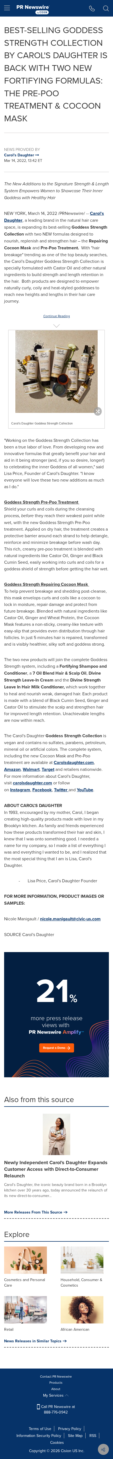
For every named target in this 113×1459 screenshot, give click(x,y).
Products (56, 1382)
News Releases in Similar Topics (32, 1341)
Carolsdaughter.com (74, 762)
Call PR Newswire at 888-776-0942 (57, 1409)
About (55, 1388)
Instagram (20, 790)
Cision (66, 1450)
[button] (56, 371)
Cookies (57, 1442)
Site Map (75, 1435)
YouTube (85, 790)
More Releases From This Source (33, 1212)
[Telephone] (92, 8)
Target (48, 769)
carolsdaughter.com (32, 783)
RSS (92, 1435)
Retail (8, 1329)
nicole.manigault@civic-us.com (70, 919)
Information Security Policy (38, 1435)
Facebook (42, 790)
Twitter (61, 790)
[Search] (106, 8)
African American (75, 1329)
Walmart (31, 769)
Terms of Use (40, 1428)
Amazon (12, 769)
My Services (54, 1395)
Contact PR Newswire (56, 1376)
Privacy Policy (69, 1428)
